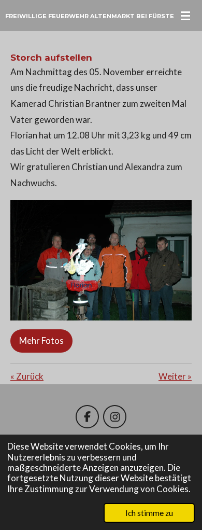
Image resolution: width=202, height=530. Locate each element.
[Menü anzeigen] (185, 15)
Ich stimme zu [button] (149, 513)
